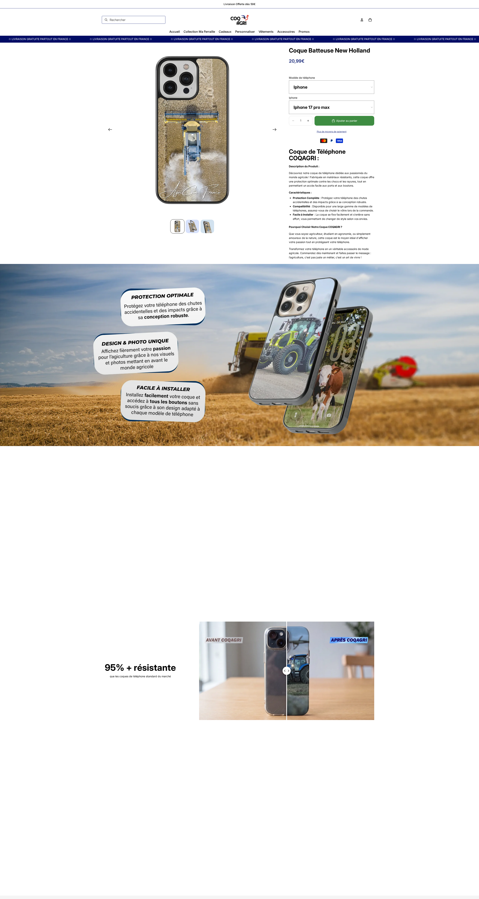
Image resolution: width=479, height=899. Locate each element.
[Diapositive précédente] (109, 130)
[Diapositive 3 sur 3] (207, 226)
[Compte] (362, 20)
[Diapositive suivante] (275, 130)
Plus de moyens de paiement (332, 131)
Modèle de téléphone (302, 77)
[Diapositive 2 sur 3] (192, 226)
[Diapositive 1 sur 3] (177, 226)
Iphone (293, 97)
